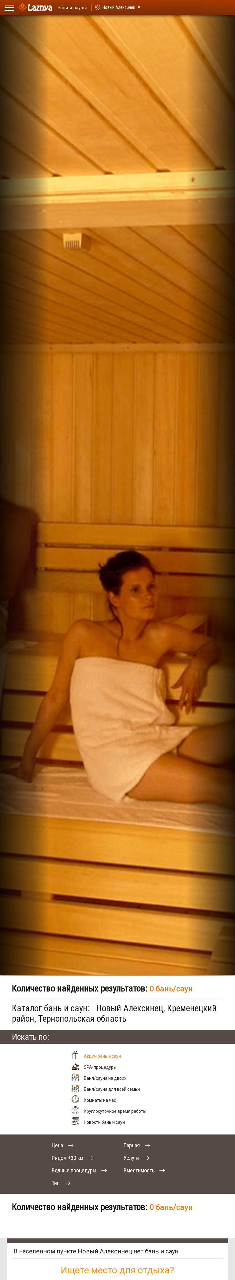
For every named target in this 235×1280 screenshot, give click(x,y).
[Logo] (35, 7)
